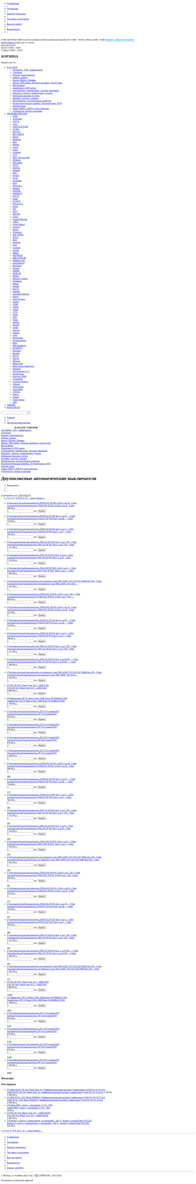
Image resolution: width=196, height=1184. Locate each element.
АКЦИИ (11, 405)
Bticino (16, 144)
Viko (15, 317)
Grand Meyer (19, 224)
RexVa (16, 289)
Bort (15, 142)
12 (26, 498)
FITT (15, 211)
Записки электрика (16, 14)
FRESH (16, 214)
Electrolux (17, 186)
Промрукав (18, 374)
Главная (11, 417)
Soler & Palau (19, 299)
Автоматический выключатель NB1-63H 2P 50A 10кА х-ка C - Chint (40, 571)
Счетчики (17, 72)
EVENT (16, 201)
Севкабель (18, 379)
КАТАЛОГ (12, 67)
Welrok (16, 322)
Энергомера (18, 399)
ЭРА (15, 402)
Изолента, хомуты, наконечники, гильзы (32, 93)
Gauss (15, 217)
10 (21, 498)
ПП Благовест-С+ (21, 371)
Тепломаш (18, 389)
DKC (15, 173)
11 (23, 498)
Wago (15, 320)
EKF (15, 183)
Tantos (16, 302)
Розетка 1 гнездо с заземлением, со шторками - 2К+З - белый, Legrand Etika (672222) (48, 1123)
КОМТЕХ (18, 348)
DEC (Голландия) (21, 157)
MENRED (18, 255)
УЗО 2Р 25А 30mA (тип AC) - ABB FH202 (27, 1115)
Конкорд (17, 351)
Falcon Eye (18, 204)
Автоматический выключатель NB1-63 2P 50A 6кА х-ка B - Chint (39, 558)
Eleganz (16, 188)
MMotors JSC (19, 260)
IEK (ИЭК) (18, 235)
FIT (14, 209)
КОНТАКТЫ (13, 407)
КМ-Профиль (19, 345)
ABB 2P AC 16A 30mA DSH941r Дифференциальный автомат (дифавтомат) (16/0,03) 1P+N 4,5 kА (55, 1100)
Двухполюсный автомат (19, 423)
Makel (15, 253)
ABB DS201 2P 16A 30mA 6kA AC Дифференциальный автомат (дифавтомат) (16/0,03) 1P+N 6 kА (55, 1092)
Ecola (15, 178)
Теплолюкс (18, 387)
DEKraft (17, 160)
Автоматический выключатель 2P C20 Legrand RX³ (32, 740)
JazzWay (17, 242)
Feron (15, 206)
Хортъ (16, 394)
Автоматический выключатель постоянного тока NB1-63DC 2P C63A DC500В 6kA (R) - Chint (53, 969)
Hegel (15, 229)
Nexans (16, 268)
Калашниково (19, 340)
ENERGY (17, 193)
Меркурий (18, 363)
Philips (16, 276)
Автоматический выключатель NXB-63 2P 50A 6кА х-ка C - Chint (39, 531)
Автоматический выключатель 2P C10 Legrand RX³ (32, 714)
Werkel (16, 325)
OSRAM (17, 273)
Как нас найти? (14, 24)
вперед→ (40, 498)
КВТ (15, 343)
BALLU (17, 132)
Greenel (16, 227)
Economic (17, 180)
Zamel (15, 327)
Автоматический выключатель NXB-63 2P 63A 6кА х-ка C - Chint (39, 636)
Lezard (16, 250)
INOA (16, 237)
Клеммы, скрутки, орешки (25, 98)
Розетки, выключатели (24, 75)
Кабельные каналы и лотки (26, 95)
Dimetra (16, 170)
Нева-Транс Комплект (23, 366)
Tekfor (16, 307)
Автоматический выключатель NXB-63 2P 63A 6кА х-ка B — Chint (40, 623)
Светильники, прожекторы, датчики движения (36, 90)
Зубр (15, 335)
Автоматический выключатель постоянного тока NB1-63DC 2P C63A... (42, 675)
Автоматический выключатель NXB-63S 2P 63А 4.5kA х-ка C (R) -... (40, 597)
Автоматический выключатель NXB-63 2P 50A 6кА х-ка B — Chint (40, 518)
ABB (15, 116)
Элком (16, 397)
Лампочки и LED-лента (24, 88)
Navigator (17, 266)
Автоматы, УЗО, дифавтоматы (28, 70)
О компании (13, 3)
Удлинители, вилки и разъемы (27, 111)
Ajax (15, 124)
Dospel (16, 175)
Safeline (16, 291)
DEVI (15, 165)
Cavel (15, 147)
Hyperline (17, 232)
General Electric (20, 219)
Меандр (16, 361)
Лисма (16, 358)
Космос (16, 353)
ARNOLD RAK (20, 126)
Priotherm (17, 281)
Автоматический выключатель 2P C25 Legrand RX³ (32, 753)
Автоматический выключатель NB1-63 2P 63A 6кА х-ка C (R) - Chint (40, 649)
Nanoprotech (18, 263)
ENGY (16, 196)
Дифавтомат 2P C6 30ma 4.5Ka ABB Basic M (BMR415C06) (36, 701)
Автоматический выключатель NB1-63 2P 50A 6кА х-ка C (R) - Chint (40, 544)
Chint (15, 150)
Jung (15, 245)
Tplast (15, 309)
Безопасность (13, 29)
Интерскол (18, 338)
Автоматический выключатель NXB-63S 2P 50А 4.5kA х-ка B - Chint (40, 505)
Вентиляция (19, 85)
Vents (15, 314)
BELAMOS (18, 134)
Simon (16, 296)
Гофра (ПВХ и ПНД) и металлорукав (31, 108)
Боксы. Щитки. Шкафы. (24, 80)
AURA (16, 129)
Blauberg (17, 139)
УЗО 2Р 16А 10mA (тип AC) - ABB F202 (26, 688)
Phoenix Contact (20, 278)
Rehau (16, 284)
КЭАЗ (16, 356)
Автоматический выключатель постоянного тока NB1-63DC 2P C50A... (42, 584)
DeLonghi (17, 162)
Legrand (16, 247)
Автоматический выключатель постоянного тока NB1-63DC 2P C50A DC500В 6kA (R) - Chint (53, 860)
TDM (15, 304)
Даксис (16, 332)
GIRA (15, 222)
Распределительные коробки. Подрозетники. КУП (37, 103)
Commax (17, 152)
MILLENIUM (19, 258)
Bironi (15, 137)
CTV (15, 155)
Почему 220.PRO (15, 1168)
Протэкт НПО (20, 376)
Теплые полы (19, 106)
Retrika (16, 286)
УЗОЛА (16, 392)
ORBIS (16, 271)
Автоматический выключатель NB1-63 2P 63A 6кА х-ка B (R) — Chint (41, 662)
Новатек (17, 369)
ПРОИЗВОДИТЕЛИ (17, 114)
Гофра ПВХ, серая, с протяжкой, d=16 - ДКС (29, 1108)
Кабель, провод (20, 77)
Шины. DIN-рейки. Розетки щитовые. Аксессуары (37, 83)
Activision (17, 119)
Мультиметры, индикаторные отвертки (32, 101)
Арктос (16, 330)
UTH (15, 312)
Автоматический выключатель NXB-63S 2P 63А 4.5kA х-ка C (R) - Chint (42, 875)
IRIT (15, 240)
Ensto (15, 199)
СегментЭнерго (20, 381)
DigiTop (16, 168)
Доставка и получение (18, 19)
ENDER (17, 191)
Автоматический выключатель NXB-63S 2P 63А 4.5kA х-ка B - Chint (40, 610)
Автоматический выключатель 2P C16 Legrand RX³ (32, 727)
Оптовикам (12, 8)
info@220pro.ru (8, 42)
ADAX (16, 121)
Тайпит (16, 384)
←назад (32, 498)
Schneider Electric (21, 294)
